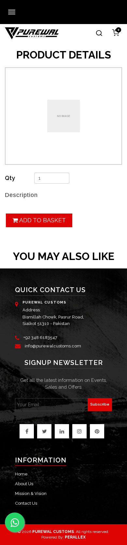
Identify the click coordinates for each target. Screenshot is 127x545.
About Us (24, 483)
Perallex (75, 537)
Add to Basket (42, 220)
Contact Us (26, 503)
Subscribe (99, 404)
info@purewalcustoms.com (53, 346)
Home (21, 474)
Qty (10, 178)
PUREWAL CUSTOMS (53, 531)
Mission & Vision (31, 493)
